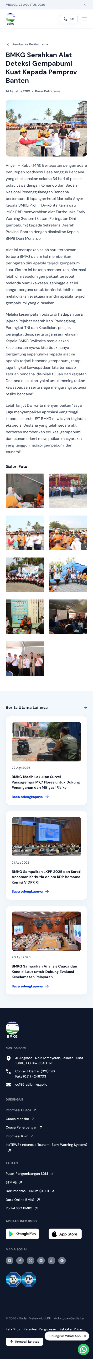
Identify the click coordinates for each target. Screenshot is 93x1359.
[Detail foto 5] (25, 574)
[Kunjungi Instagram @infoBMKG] (41, 1260)
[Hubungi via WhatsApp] (83, 1349)
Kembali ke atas (27, 1342)
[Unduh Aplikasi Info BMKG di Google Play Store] (25, 1234)
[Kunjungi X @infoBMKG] (30, 1260)
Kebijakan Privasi (71, 1329)
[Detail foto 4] (68, 533)
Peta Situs (13, 1329)
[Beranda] (10, 19)
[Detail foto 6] (68, 574)
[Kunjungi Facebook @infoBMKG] (20, 1260)
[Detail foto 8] (68, 616)
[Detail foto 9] (25, 658)
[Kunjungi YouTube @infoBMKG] (9, 1260)
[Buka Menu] (84, 19)
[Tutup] (85, 1335)
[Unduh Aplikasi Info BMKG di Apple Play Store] (67, 1234)
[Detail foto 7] (25, 616)
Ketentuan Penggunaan (40, 1329)
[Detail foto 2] (68, 491)
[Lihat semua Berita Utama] (84, 707)
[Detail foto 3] (25, 533)
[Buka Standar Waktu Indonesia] (85, 5)
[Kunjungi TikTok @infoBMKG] (51, 1260)
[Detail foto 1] (25, 491)
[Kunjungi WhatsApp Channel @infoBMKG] (62, 1260)
